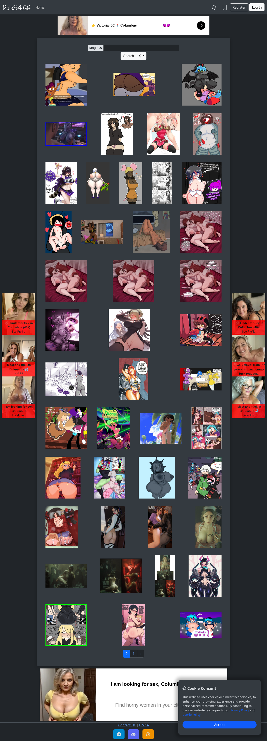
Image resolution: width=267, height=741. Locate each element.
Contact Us (127, 725)
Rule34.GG (17, 7)
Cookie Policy (191, 715)
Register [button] (239, 7)
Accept (219, 724)
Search (128, 56)
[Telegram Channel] (119, 734)
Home (40, 7)
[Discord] (133, 734)
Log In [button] (257, 7)
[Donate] (148, 734)
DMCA (144, 725)
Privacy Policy (239, 710)
